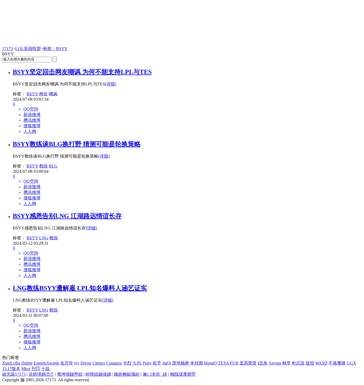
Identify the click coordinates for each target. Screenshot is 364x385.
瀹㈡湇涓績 (155, 374)
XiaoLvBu (11, 363)
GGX (351, 363)
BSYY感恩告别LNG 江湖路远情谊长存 (67, 215)
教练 (43, 166)
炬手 (157, 363)
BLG (53, 166)
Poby (147, 363)
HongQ (210, 363)
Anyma (275, 363)
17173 (7, 48)
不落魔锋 (337, 363)
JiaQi (166, 363)
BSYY (32, 94)
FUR (234, 363)
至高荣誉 (248, 363)
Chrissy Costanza (107, 363)
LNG (43, 238)
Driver (85, 363)
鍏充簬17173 (14, 374)
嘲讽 (53, 94)
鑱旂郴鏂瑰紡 (127, 374)
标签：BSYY (55, 48)
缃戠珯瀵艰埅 (183, 374)
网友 (43, 94)
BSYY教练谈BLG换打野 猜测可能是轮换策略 (77, 144)
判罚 (35, 368)
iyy (76, 363)
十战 (45, 368)
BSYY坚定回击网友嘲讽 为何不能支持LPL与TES (82, 71)
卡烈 (127, 363)
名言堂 (66, 363)
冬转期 (196, 363)
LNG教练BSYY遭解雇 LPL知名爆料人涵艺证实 (80, 288)
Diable (27, 363)
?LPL (137, 363)
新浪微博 (32, 114)
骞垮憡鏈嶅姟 (70, 374)
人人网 (29, 131)
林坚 (286, 363)
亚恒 (310, 363)
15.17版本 (11, 368)
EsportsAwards (46, 363)
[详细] (110, 84)
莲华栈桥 (180, 363)
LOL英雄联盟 (28, 48)
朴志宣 (298, 363)
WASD (321, 363)
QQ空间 (30, 109)
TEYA (223, 363)
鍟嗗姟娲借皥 (98, 374)
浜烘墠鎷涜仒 (41, 374)
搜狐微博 (32, 126)
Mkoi (25, 368)
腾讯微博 (32, 120)
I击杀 (263, 363)
